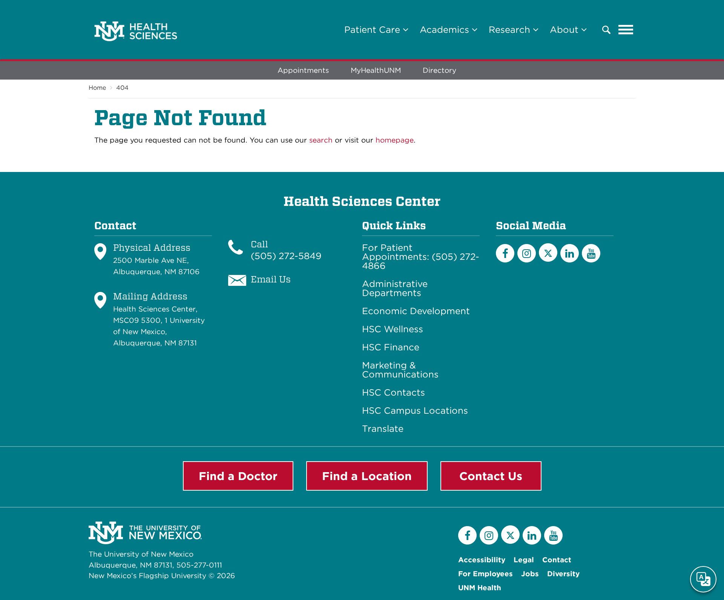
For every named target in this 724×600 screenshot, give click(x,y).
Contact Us (490, 476)
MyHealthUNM (376, 70)
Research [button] (511, 29)
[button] (606, 30)
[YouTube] (591, 253)
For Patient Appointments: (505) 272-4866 (420, 256)
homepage (395, 140)
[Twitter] (548, 252)
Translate (382, 428)
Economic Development (416, 311)
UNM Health (479, 587)
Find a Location (367, 476)
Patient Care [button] (373, 29)
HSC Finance (390, 347)
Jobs (530, 573)
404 (122, 87)
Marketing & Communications (400, 370)
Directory (439, 70)
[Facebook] (505, 253)
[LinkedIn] (569, 253)
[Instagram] (526, 253)
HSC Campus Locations (415, 410)
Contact (556, 559)
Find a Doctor (238, 476)
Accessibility (481, 559)
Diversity (563, 573)
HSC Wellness (392, 329)
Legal (524, 559)
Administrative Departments (395, 288)
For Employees (485, 573)
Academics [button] (446, 29)
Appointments (303, 70)
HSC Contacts (393, 392)
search (321, 140)
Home (97, 87)
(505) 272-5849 (286, 255)
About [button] (565, 29)
